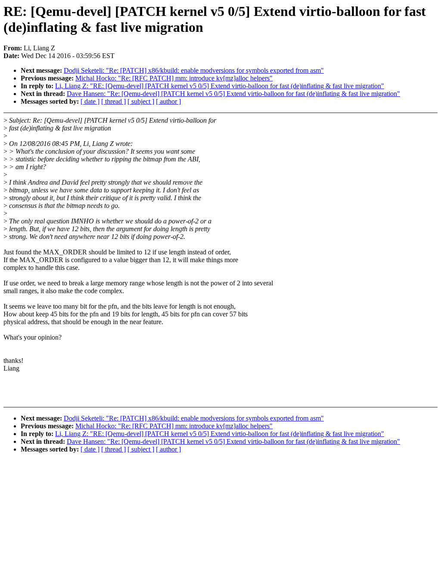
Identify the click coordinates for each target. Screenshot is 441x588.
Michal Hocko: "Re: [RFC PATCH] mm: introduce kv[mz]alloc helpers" (174, 78)
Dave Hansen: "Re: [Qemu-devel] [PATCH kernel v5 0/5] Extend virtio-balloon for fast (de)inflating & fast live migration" (233, 93)
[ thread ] (113, 101)
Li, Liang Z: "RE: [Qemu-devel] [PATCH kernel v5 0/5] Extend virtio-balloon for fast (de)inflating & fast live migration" (219, 86)
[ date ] (90, 101)
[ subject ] (140, 101)
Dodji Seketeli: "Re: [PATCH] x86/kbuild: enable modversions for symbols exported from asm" (194, 70)
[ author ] (168, 101)
